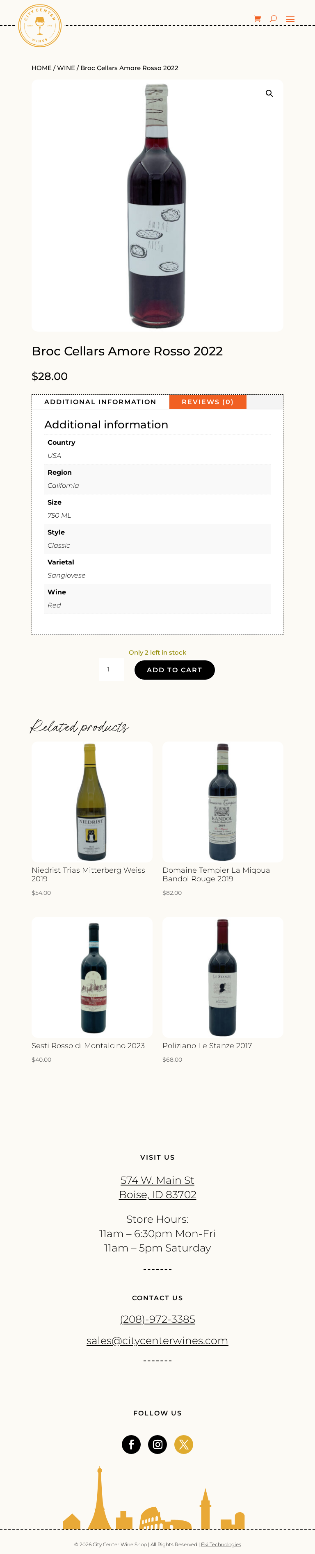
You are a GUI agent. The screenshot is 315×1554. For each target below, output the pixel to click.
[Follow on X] (183, 1444)
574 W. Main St (157, 1180)
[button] (269, 93)
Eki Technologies (221, 1544)
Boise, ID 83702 (157, 1194)
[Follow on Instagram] (157, 1444)
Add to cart (175, 670)
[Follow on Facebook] (131, 1444)
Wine (66, 68)
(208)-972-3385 (157, 1319)
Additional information (100, 402)
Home (42, 68)
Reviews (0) (208, 402)
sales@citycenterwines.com (157, 1340)
